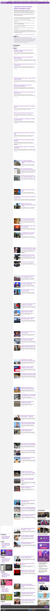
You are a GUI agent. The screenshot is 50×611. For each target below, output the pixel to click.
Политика (7, 550)
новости (15, 48)
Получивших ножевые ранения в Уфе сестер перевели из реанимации (27, 339)
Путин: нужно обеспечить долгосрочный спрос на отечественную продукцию (28, 219)
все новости (3, 539)
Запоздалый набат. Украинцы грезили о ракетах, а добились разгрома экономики (5, 590)
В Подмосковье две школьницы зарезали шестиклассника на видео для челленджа (28, 374)
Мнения (21, 2)
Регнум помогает (35, 2)
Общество (7, 580)
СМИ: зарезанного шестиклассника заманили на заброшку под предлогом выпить (9, 598)
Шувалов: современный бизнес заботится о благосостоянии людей (24, 133)
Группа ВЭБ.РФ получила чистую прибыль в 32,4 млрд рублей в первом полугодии (28, 395)
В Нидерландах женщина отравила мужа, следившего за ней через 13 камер (28, 593)
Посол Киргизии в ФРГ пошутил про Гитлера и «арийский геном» (27, 557)
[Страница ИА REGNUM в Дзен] (34, 610)
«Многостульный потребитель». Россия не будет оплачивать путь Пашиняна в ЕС (6, 575)
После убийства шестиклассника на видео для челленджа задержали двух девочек (28, 248)
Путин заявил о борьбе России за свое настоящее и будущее (28, 290)
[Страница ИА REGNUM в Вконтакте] (31, 610)
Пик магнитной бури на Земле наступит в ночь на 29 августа (28, 226)
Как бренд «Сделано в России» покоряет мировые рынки (21, 42)
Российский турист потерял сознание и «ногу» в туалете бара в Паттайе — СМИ (28, 176)
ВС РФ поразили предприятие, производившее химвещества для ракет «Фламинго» (24, 119)
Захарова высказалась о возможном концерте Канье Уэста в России (27, 311)
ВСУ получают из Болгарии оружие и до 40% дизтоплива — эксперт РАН (28, 416)
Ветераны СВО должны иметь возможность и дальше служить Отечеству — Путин (28, 205)
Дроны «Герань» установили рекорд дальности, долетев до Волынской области (27, 479)
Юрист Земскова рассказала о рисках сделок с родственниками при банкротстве (23, 85)
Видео (24, 2)
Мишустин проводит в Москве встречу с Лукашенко (28, 563)
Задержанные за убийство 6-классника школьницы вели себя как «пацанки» (24, 92)
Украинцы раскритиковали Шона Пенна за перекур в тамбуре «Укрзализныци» (9, 583)
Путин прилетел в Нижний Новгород (27, 450)
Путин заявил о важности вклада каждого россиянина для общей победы (8, 553)
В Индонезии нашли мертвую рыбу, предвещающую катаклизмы (27, 402)
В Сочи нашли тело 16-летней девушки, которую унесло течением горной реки (28, 444)
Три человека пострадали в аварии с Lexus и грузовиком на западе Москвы (24, 147)
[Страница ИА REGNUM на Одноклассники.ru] (32, 610)
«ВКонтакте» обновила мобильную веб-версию (28, 190)
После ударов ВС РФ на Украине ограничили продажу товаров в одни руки (8, 567)
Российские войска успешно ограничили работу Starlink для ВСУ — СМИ (28, 318)
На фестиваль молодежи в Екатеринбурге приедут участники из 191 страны (28, 515)
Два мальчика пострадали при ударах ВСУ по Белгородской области (24, 106)
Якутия (18, 10)
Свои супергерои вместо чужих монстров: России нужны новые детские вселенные (6, 545)
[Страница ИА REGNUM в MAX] (29, 610)
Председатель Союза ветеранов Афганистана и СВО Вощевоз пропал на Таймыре (28, 585)
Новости (13, 2)
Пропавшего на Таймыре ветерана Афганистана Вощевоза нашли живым (27, 388)
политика (3, 557)
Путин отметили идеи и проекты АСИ (27, 261)
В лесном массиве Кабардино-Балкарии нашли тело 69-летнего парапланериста (28, 508)
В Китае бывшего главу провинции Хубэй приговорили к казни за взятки (28, 304)
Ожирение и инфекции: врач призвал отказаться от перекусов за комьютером (23, 50)
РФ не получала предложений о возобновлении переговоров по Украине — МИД (28, 162)
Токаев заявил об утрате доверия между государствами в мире (28, 501)
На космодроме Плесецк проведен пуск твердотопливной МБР (28, 458)
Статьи (17, 2)
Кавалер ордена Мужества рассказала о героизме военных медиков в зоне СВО (28, 423)
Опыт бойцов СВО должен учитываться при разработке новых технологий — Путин (28, 234)
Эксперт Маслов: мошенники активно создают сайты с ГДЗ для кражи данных (25, 64)
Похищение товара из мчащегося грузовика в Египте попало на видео (27, 472)
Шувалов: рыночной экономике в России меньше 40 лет (24, 113)
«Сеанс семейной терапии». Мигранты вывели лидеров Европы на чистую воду (6, 605)
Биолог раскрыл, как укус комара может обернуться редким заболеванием (23, 57)
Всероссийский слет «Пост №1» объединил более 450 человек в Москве (28, 360)
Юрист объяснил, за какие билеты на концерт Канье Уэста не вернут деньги (28, 570)
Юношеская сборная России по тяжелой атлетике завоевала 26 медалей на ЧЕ (28, 600)
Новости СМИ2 (15, 46)
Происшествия (8, 595)
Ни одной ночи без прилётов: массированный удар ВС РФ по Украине (43, 559)
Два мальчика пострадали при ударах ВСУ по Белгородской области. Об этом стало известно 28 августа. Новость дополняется (24, 109)
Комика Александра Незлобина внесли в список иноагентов (28, 332)
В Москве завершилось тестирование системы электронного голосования (27, 536)
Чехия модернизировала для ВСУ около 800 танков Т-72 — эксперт (28, 529)
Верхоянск (15, 10)
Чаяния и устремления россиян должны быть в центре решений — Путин (28, 276)
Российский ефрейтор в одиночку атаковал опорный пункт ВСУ (27, 430)
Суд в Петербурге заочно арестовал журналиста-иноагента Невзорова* (6, 537)
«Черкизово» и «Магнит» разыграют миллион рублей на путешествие (23, 37)
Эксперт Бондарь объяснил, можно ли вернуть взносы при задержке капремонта (25, 78)
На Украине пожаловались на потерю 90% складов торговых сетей (27, 543)
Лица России (29, 2)
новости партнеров (17, 45)
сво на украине (41, 550)
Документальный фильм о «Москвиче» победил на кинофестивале (28, 487)
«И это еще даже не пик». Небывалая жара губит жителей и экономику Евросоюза (6, 560)
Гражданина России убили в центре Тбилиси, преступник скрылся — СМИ (28, 255)
